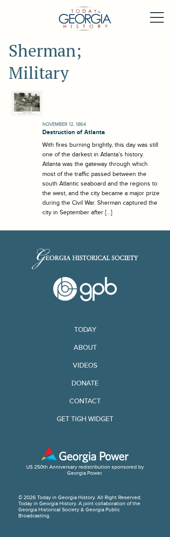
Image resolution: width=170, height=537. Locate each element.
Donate (85, 383)
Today (85, 330)
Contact (85, 401)
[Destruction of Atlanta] (25, 103)
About (85, 348)
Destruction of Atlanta (73, 132)
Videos (85, 365)
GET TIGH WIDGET (85, 419)
